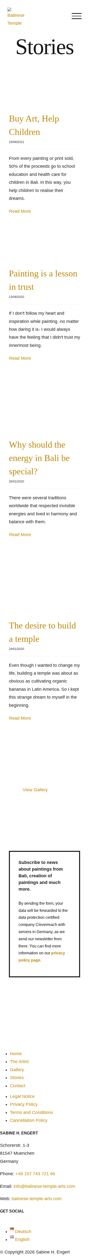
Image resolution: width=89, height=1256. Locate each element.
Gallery (17, 1069)
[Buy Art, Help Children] (44, 89)
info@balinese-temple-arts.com (44, 1186)
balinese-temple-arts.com (37, 1198)
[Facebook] (3, 1219)
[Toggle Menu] (76, 16)
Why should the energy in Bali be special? (39, 458)
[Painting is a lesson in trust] (44, 244)
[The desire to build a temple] (44, 582)
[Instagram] (9, 1219)
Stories (17, 1077)
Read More (20, 211)
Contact (17, 1085)
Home (16, 1053)
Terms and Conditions (31, 1112)
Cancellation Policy (28, 1120)
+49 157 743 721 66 (35, 1173)
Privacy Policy (24, 1104)
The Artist (19, 1061)
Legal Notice (22, 1096)
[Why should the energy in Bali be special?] (44, 404)
